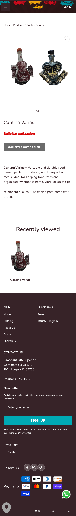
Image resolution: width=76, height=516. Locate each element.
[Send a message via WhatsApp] (66, 494)
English (10, 451)
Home (7, 25)
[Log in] (68, 511)
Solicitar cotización (19, 133)
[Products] (23, 511)
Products (18, 25)
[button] (5, 7)
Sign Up (38, 420)
